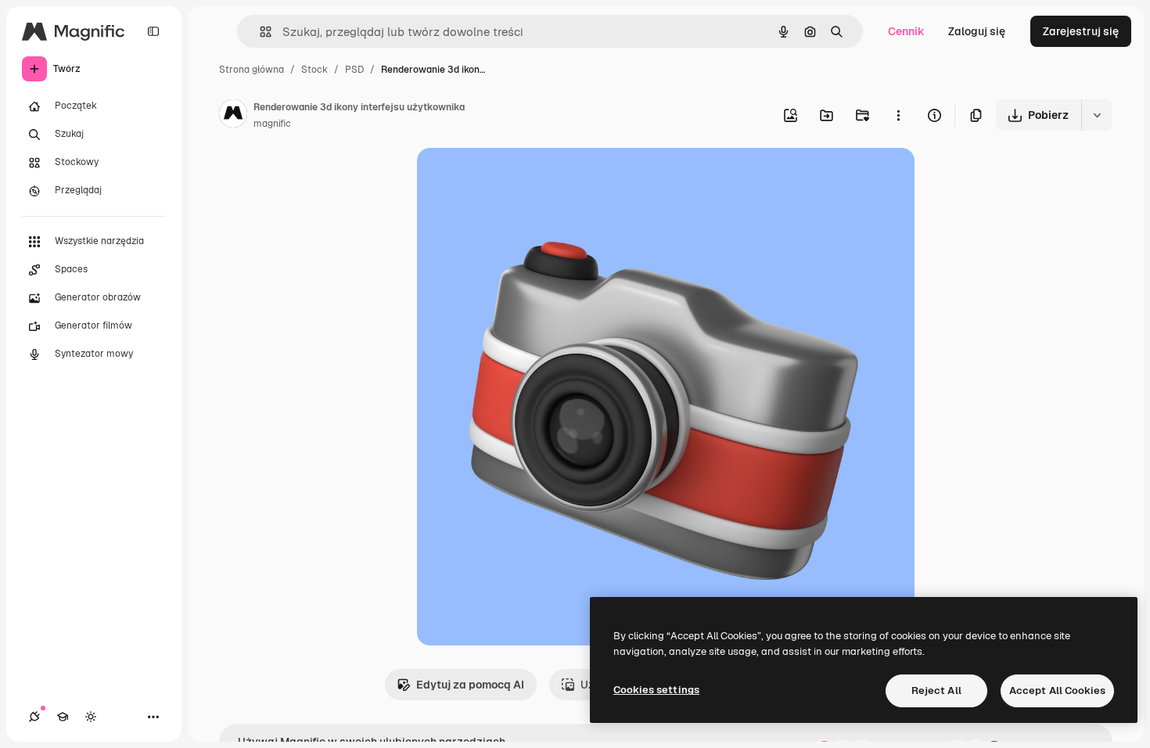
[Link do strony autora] (233, 115)
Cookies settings (656, 689)
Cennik (906, 31)
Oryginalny (525, 178)
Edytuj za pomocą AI (470, 685)
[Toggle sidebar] (153, 31)
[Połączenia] (34, 716)
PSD (354, 69)
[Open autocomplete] (259, 32)
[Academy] (62, 716)
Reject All (936, 690)
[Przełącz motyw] (90, 716)
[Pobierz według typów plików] (1096, 115)
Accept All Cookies (1057, 690)
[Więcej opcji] (898, 115)
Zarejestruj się (1081, 31)
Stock (314, 69)
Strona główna (251, 69)
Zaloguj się (976, 31)
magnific (272, 123)
